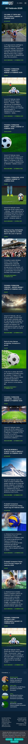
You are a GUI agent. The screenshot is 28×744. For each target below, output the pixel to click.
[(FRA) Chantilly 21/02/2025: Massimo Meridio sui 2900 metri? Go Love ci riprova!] (14, 247)
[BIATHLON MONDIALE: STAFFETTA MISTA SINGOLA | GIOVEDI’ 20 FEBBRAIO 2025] (14, 467)
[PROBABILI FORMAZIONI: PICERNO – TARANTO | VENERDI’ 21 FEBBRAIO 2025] (14, 86)
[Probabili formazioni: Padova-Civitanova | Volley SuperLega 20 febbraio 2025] (14, 521)
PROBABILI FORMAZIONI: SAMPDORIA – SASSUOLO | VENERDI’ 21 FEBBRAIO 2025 (13, 399)
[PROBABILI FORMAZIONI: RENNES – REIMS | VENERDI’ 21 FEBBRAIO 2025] (14, 142)
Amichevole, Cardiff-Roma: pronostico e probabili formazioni (17, 688)
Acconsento (9, 739)
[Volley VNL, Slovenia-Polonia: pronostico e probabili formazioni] (5, 679)
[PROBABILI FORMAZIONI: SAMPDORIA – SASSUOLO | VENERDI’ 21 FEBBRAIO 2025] (14, 415)
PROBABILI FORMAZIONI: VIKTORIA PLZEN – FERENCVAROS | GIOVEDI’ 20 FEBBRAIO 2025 (13, 620)
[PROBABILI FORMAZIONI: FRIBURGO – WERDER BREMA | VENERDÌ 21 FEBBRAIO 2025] (14, 303)
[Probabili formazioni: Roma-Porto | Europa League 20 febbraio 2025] (14, 579)
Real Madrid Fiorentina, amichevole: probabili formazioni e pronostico (16, 697)
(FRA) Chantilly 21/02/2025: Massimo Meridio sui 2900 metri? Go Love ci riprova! (13, 231)
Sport (10, 131)
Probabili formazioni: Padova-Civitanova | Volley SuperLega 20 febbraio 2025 (14, 505)
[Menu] (25, 3)
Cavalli (6, 236)
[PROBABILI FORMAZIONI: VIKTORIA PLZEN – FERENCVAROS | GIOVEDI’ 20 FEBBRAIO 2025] (14, 637)
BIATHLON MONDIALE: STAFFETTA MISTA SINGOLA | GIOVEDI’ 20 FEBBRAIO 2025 (13, 451)
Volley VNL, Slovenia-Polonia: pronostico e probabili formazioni (16, 680)
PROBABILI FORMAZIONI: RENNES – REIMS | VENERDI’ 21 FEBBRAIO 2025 (14, 126)
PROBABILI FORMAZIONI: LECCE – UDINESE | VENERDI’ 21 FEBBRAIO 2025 (14, 179)
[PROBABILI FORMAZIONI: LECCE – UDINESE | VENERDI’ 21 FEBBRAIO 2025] (14, 195)
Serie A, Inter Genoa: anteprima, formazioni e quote (12, 343)
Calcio (6, 75)
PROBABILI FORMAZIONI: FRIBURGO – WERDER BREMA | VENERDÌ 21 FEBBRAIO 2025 (13, 287)
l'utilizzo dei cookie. (20, 737)
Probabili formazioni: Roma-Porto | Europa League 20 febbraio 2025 (13, 563)
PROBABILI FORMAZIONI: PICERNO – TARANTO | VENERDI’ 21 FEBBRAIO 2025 (13, 70)
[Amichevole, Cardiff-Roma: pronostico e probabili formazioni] (5, 687)
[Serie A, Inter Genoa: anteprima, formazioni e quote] (14, 359)
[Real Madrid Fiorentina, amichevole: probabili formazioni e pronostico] (5, 696)
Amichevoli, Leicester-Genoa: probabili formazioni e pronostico (18, 705)
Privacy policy (14, 741)
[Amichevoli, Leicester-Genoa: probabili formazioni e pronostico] (5, 704)
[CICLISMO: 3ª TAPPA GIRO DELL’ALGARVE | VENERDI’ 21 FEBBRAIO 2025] (14, 32)
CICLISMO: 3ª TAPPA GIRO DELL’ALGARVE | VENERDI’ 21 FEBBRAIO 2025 (13, 16)
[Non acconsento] (26, 737)
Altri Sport (7, 21)
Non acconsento (18, 739)
